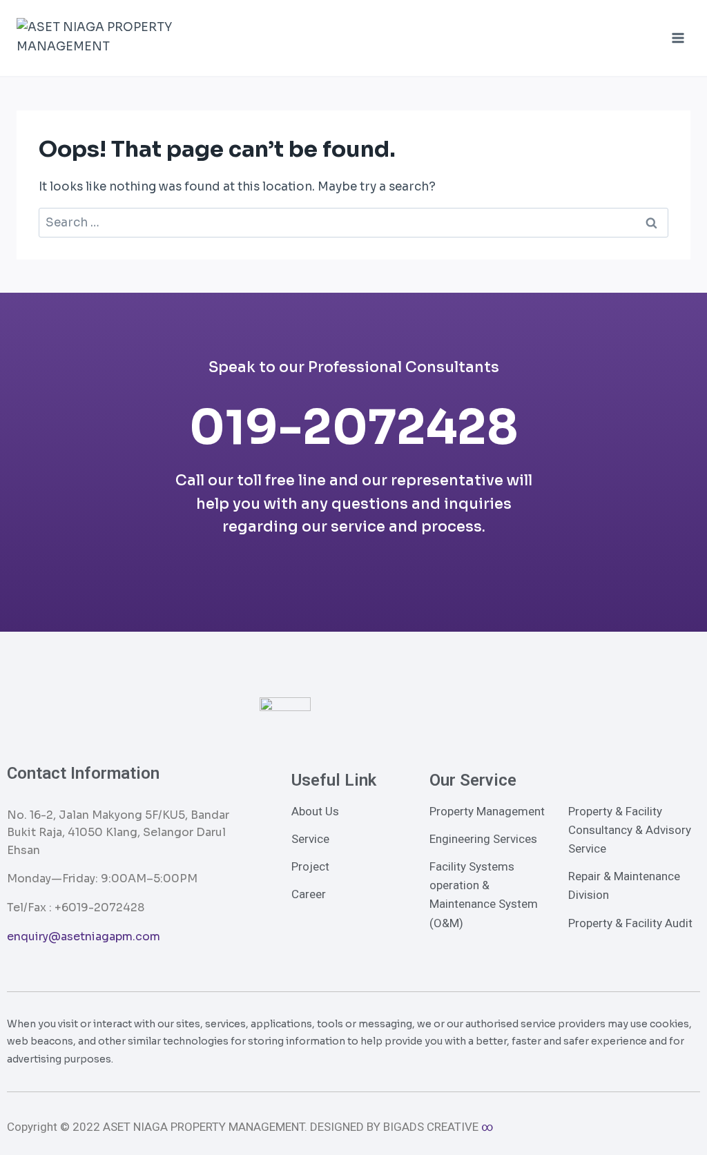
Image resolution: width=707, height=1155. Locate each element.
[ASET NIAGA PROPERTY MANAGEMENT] (105, 37)
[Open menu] (677, 37)
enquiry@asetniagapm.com (83, 936)
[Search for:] (353, 222)
